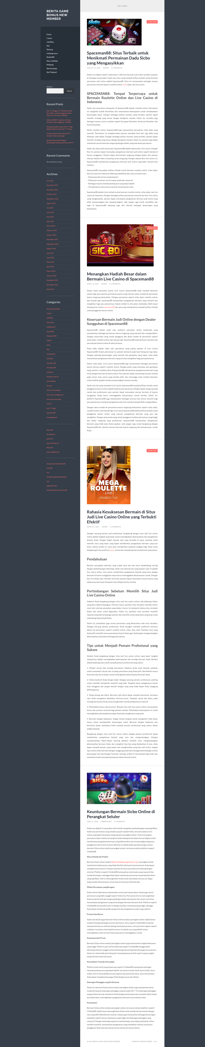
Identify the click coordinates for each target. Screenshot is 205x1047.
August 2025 (51, 203)
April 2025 (50, 221)
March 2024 (51, 271)
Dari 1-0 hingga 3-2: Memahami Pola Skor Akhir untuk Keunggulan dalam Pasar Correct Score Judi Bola (59, 113)
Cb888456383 (106, 821)
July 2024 (50, 253)
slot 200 (49, 468)
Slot (48, 46)
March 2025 (51, 226)
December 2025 (52, 185)
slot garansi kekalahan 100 (56, 464)
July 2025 (50, 208)
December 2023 (52, 280)
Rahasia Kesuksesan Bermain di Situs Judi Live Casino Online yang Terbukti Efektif (121, 516)
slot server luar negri (54, 399)
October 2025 (52, 194)
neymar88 (50, 331)
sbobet (49, 340)
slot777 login (51, 408)
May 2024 (50, 262)
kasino (112, 550)
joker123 (50, 439)
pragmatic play (52, 486)
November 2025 (52, 190)
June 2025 (50, 212)
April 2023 (50, 289)
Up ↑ (156, 1041)
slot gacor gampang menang (56, 477)
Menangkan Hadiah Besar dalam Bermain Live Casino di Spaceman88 (120, 276)
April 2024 (50, 267)
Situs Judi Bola (52, 61)
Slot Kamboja (52, 68)
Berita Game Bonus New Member (58, 15)
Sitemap (50, 49)
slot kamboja (51, 381)
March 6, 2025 (93, 527)
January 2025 (51, 235)
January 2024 (51, 276)
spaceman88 (51, 413)
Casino (49, 38)
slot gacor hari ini (53, 377)
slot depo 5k (51, 434)
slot (48, 472)
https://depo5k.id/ (53, 452)
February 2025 (52, 230)
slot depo (50, 358)
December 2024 (52, 239)
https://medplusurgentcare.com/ (125, 862)
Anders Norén (146, 1041)
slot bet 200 (51, 354)
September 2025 (52, 199)
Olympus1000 (52, 336)
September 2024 (52, 244)
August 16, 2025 (93, 68)
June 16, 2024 (92, 821)
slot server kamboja (53, 390)
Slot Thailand (52, 72)
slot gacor (50, 372)
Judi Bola (50, 42)
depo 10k (50, 430)
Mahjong (50, 65)
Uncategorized (52, 417)
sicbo (48, 345)
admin (106, 68)
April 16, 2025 (93, 284)
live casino (50, 322)
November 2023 (52, 285)
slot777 (49, 404)
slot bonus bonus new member (57, 490)
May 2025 (50, 217)
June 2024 (50, 257)
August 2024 (51, 248)
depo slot (50, 447)
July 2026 (50, 181)
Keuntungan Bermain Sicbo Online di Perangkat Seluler (121, 814)
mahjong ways (52, 53)
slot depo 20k (51, 368)
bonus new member (53, 309)
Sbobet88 (50, 57)
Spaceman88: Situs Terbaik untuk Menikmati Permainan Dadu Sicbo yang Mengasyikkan (118, 57)
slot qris (49, 386)
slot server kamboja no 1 (55, 395)
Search (50, 87)
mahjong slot (51, 327)
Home (49, 34)
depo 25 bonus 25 (53, 443)
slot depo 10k (51, 363)
